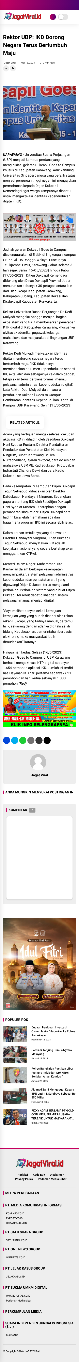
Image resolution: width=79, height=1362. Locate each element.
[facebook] (5, 4)
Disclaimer (57, 1174)
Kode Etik (39, 1174)
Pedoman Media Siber (52, 1179)
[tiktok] (29, 4)
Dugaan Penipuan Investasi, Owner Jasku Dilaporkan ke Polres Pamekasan (53, 1031)
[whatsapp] (22, 740)
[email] (39, 740)
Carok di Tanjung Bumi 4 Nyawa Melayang (51, 1052)
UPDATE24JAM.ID (16, 1223)
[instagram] (17, 4)
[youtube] (23, 4)
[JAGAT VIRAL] (22, 20)
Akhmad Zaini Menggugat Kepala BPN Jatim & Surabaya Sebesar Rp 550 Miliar (53, 1093)
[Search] (74, 5)
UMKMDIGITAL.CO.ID (18, 1295)
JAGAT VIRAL (32, 1351)
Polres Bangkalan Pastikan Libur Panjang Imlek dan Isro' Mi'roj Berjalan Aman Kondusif (52, 1072)
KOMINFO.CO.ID (15, 1213)
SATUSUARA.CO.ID (17, 1240)
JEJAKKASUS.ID (15, 1276)
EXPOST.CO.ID (14, 1218)
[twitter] (11, 4)
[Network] (53, 17)
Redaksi (23, 1174)
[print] (30, 740)
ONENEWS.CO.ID (16, 1257)
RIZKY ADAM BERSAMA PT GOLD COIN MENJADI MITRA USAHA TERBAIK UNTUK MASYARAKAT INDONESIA (52, 1115)
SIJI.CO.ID (12, 1334)
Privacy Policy (24, 1179)
